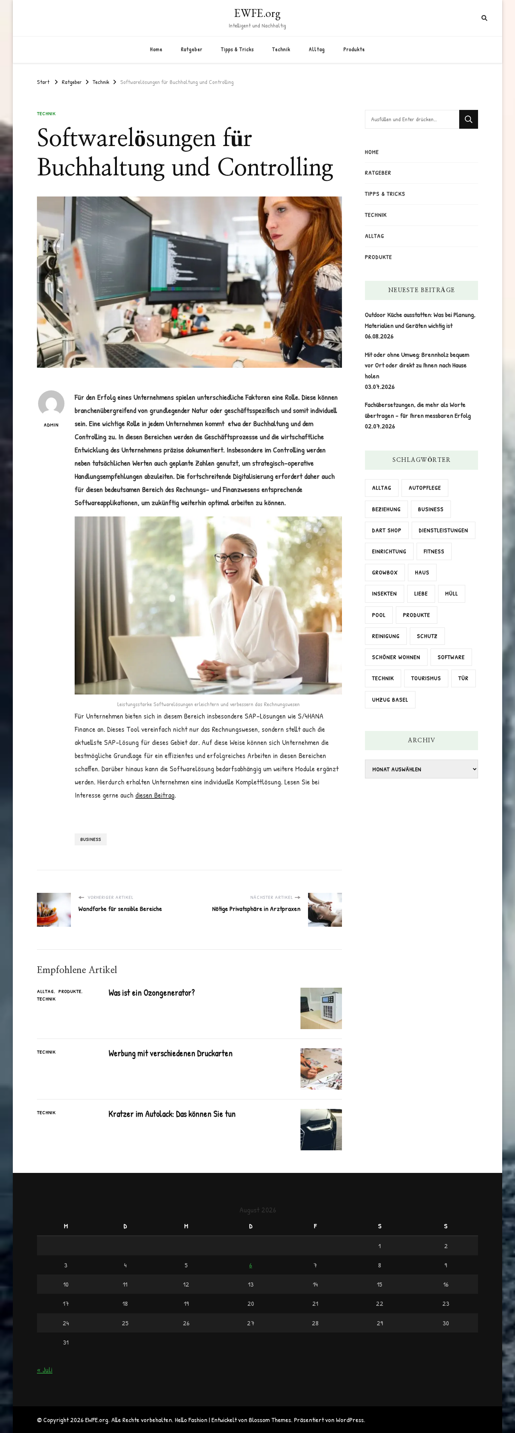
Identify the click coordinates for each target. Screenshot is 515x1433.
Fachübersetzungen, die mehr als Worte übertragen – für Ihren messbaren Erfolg (418, 410)
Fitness (434, 551)
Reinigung (386, 636)
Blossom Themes (270, 1419)
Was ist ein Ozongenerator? (152, 992)
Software (451, 657)
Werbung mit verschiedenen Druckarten (171, 1053)
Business (90, 839)
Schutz (427, 636)
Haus (422, 572)
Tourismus (426, 678)
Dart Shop (387, 530)
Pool (379, 615)
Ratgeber (191, 49)
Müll (451, 593)
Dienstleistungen (443, 530)
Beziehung (386, 509)
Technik (281, 49)
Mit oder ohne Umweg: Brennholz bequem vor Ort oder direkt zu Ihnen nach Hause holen (417, 365)
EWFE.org (257, 13)
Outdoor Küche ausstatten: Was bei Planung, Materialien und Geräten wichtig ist (420, 320)
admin (51, 424)
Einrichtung (389, 551)
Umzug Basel (390, 700)
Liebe (421, 593)
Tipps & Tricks (237, 49)
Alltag (317, 49)
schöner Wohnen (396, 657)
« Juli (44, 1369)
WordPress (350, 1419)
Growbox (385, 572)
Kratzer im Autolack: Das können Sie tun (172, 1113)
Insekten (384, 593)
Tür (463, 678)
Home (156, 49)
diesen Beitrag (155, 795)
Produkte (354, 49)
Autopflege (425, 488)
